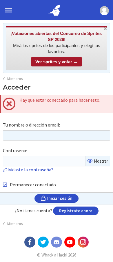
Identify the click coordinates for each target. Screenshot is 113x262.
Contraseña (14, 150)
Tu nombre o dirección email (31, 125)
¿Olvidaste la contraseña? (28, 169)
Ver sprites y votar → (56, 61)
